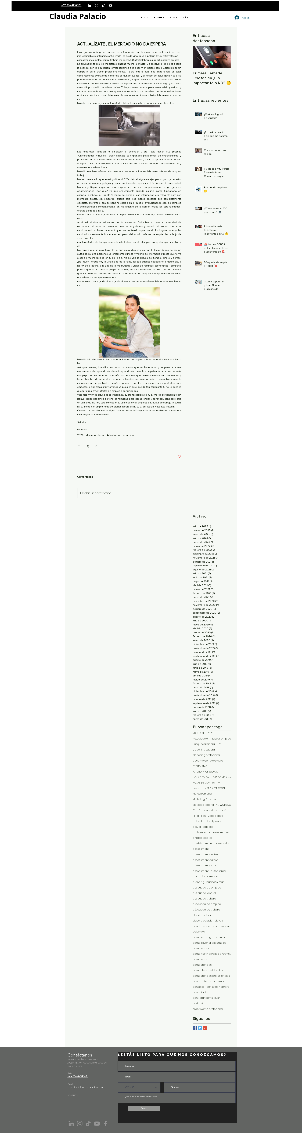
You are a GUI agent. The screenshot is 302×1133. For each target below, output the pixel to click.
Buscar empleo (221, 738)
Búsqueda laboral (204, 744)
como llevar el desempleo (209, 943)
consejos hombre (218, 987)
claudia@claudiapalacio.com (85, 1087)
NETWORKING (223, 805)
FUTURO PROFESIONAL (205, 771)
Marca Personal (202, 793)
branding (198, 882)
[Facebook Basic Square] (195, 1028)
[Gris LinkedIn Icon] (71, 1123)
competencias (202, 965)
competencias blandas (208, 970)
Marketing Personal (204, 799)
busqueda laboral (204, 893)
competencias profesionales (211, 976)
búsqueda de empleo (207, 904)
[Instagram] (96, 5)
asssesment (201, 871)
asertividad (223, 843)
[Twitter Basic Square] (200, 1028)
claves (219, 920)
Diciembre (216, 760)
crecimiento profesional (208, 1009)
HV (213, 782)
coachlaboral (222, 926)
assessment (201, 849)
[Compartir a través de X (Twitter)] (87, 446)
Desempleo (200, 760)
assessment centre (205, 854)
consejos (218, 981)
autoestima (218, 871)
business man (215, 882)
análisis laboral (202, 838)
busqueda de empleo (207, 887)
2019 (202, 733)
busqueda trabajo (204, 898)
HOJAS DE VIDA (201, 782)
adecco (208, 827)
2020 (80, 434)
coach (197, 926)
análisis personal (203, 843)
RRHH (196, 816)
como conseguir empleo (209, 937)
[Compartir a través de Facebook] (79, 446)
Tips (203, 816)
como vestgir (201, 948)
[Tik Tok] (88, 1123)
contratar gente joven (207, 998)
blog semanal (209, 876)
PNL (195, 810)
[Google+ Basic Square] (205, 1028)
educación (129, 434)
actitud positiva (213, 821)
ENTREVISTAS (200, 766)
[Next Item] (225, 57)
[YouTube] (110, 5)
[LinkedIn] (89, 5)
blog (196, 876)
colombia (199, 931)
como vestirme (202, 959)
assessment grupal (205, 865)
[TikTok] (103, 5)
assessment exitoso (205, 860)
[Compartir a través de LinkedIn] (96, 446)
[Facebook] (105, 1123)
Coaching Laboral (204, 749)
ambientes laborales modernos (212, 832)
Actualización (113, 434)
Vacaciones (215, 816)
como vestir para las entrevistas (212, 954)
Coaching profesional (206, 755)
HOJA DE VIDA (201, 777)
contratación (201, 992)
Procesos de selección (213, 810)
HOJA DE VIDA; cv (221, 777)
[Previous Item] (198, 57)
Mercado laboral (95, 434)
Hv (219, 782)
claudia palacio (203, 915)
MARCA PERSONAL (215, 788)
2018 (195, 733)
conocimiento (202, 981)
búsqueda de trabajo (206, 909)
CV (219, 744)
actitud (197, 821)
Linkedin (198, 788)
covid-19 (198, 1003)
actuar (197, 827)
